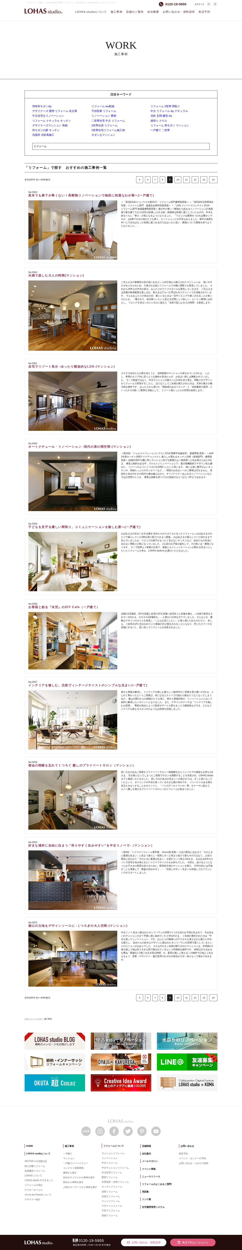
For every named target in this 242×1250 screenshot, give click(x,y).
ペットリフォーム (111, 1201)
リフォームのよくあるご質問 (156, 1184)
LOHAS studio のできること (39, 1180)
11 (186, 179)
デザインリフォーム (112, 1206)
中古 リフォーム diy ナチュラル (169, 110)
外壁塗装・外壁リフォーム (115, 1182)
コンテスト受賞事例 (73, 1168)
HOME (29, 1146)
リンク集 (146, 1199)
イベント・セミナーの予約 (192, 1158)
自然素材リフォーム (35, 1171)
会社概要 (153, 11)
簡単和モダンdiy (42, 106)
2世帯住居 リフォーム (105, 125)
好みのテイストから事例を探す (79, 1177)
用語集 (145, 1191)
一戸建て (67, 1153)
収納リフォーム (110, 1215)
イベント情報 (149, 1169)
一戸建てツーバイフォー (75, 1163)
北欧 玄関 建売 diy (161, 115)
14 (213, 179)
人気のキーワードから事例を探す (80, 1187)
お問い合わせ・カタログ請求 (193, 1163)
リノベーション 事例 (104, 115)
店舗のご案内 (134, 11)
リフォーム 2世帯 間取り (165, 106)
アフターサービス (34, 1190)
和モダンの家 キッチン (46, 130)
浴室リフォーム (110, 1191)
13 (203, 179)
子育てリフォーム (111, 1210)
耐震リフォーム (110, 1177)
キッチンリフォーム (112, 1186)
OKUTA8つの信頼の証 (36, 1161)
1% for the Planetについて (38, 1194)
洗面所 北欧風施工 (43, 134)
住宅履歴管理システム (153, 1207)
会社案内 (146, 1153)
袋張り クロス (158, 120)
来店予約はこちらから (193, 1242)
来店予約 (204, 11)
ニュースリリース (151, 1176)
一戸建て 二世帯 (160, 130)
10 (178, 179)
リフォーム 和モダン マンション (169, 125)
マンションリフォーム (113, 1153)
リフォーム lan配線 (103, 106)
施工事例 (116, 11)
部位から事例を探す (73, 1182)
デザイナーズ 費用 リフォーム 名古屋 (54, 110)
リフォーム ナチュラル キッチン (51, 120)
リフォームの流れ (34, 1185)
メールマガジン (150, 1161)
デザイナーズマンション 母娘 (49, 125)
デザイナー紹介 (32, 1199)
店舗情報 (146, 1146)
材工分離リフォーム (35, 1166)
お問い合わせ (187, 1146)
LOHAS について (33, 1175)
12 (195, 179)
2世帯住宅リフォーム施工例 (108, 130)
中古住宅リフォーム (112, 1172)
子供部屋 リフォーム (104, 110)
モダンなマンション (103, 134)
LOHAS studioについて (91, 11)
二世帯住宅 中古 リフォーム (108, 120)
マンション (68, 1158)
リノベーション (110, 1158)
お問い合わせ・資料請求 (179, 11)
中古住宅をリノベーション (48, 115)
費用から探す (70, 1172)
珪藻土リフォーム (111, 1196)
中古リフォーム (110, 1163)
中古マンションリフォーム (115, 1167)
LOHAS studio (43, 11)
